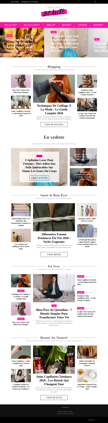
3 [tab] (61, 166)
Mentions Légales (62, 411)
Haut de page (91, 419)
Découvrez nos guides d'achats (65, 413)
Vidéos (70, 411)
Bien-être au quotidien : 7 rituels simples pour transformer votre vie (54, 313)
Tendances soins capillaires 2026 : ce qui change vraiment (87, 92)
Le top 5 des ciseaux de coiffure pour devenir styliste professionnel (87, 115)
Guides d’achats (29, 2)
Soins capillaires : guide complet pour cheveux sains (21, 363)
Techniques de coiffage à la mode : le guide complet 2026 (54, 109)
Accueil (15, 2)
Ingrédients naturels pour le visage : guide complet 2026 (87, 386)
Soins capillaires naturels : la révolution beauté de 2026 (21, 113)
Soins (96, 39)
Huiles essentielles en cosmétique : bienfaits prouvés (87, 363)
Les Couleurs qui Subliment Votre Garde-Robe (21, 246)
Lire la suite (39, 176)
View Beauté (54, 397)
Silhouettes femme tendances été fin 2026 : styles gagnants (54, 237)
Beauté (9, 35)
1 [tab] (99, 41)
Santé (54, 305)
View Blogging (54, 124)
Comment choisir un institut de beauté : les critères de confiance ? (21, 386)
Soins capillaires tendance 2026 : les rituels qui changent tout (54, 380)
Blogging (21, 291)
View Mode (54, 254)
